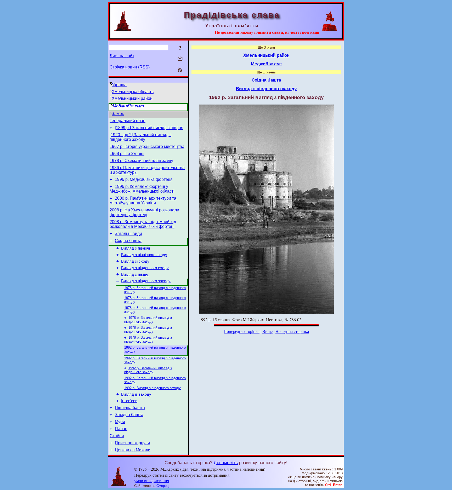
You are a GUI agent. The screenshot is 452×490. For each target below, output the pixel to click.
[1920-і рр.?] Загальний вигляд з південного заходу (140, 137)
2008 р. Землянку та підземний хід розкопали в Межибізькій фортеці (143, 224)
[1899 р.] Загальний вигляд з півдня (149, 127)
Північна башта (130, 407)
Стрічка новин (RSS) (130, 67)
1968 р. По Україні (127, 153)
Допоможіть (226, 462)
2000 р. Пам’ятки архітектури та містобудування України (143, 200)
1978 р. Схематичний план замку (141, 160)
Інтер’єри (129, 401)
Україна (119, 85)
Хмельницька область (133, 91)
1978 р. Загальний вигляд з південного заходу (148, 320)
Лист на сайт (122, 56)
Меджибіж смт (128, 106)
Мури (120, 421)
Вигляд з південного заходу (146, 281)
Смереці (162, 486)
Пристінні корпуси (132, 443)
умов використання (151, 480)
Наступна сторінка (292, 331)
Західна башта (129, 414)
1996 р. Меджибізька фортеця (144, 179)
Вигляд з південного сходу (145, 268)
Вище (267, 331)
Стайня (117, 436)
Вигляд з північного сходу (144, 255)
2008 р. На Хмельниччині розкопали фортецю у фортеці (144, 212)
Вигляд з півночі (135, 248)
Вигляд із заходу (136, 394)
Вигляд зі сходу (135, 261)
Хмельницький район (132, 98)
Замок (118, 113)
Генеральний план (127, 120)
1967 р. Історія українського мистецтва (147, 146)
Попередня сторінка (241, 331)
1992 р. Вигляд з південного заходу (152, 388)
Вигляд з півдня (135, 274)
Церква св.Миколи (132, 450)
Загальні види (128, 233)
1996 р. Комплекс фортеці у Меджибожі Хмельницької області (142, 188)
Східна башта (128, 240)
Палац (121, 428)
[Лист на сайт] (180, 59)
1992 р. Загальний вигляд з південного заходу (148, 370)
